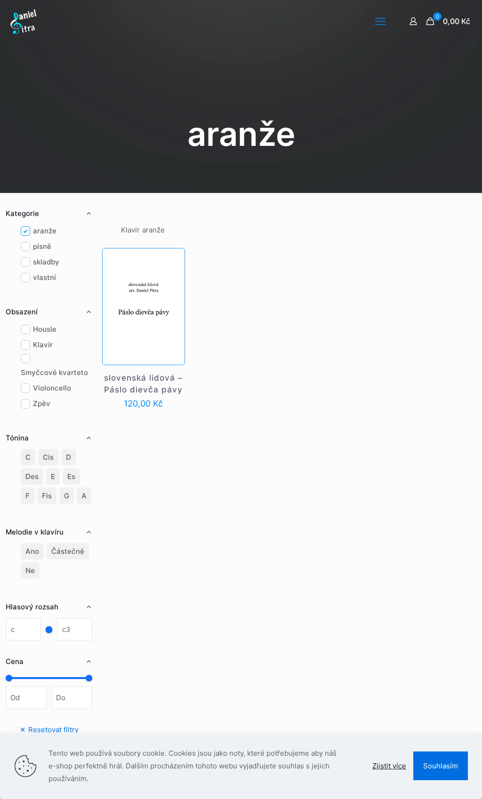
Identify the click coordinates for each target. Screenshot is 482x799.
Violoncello (52, 388)
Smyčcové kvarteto (54, 372)
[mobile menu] (380, 21)
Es (71, 476)
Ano (32, 551)
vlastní (44, 277)
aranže (44, 230)
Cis (48, 457)
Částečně (67, 551)
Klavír (43, 344)
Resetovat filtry (49, 729)
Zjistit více (389, 765)
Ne (30, 570)
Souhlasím (440, 765)
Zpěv (41, 403)
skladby (46, 261)
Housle (44, 329)
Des (32, 476)
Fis (47, 495)
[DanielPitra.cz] (23, 21)
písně (42, 246)
